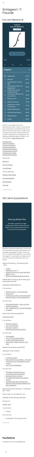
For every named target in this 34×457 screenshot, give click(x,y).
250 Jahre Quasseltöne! (15, 198)
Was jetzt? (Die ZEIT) (12, 328)
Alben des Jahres (17, 138)
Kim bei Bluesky (6, 168)
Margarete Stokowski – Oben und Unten (17, 304)
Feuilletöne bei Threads (9, 153)
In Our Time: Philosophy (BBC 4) (15, 338)
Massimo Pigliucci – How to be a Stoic (17, 292)
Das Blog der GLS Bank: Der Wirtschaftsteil (18, 295)
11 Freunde (9, 310)
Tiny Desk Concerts (11, 358)
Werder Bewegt (7, 182)
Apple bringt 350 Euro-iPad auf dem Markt (18, 272)
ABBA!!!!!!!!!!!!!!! (10, 274)
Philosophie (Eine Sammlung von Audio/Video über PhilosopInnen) (15, 373)
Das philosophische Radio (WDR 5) (16, 329)
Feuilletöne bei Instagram (9, 151)
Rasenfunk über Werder (9, 175)
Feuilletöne (8, 437)
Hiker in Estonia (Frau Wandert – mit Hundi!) (18, 360)
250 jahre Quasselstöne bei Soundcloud (17, 276)
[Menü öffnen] (3, 3)
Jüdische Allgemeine (12, 306)
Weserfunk (5, 161)
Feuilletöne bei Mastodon (9, 149)
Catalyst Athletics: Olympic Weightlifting (18, 297)
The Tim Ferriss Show (12, 326)
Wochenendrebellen (8, 178)
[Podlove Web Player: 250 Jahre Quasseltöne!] (17, 225)
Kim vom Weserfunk (12, 19)
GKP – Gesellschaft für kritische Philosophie (18, 308)
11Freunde (5, 185)
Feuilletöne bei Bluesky (9, 147)
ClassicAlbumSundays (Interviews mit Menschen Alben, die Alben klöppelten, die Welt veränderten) (18, 383)
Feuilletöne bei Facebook (9, 155)
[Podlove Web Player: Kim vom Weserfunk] (17, 72)
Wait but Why (10, 294)
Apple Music (9, 270)
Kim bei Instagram (7, 165)
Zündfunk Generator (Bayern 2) (15, 340)
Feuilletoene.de (7, 142)
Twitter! (8, 269)
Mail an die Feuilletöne (9, 145)
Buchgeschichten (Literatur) (14, 376)
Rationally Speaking (12, 324)
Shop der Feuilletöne (8, 143)
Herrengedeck (10, 336)
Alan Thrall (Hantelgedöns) (14, 365)
